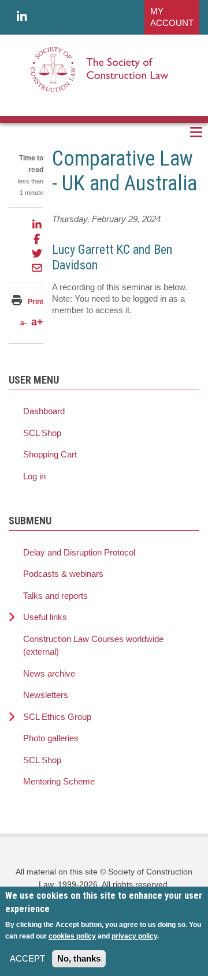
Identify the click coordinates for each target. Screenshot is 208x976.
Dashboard (44, 411)
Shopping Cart (50, 454)
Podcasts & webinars (63, 574)
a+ (37, 322)
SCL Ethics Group (57, 717)
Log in (34, 476)
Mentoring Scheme (59, 781)
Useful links (45, 617)
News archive (49, 673)
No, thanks (79, 958)
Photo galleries (51, 738)
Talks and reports (55, 595)
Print (35, 302)
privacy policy (134, 936)
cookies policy (72, 936)
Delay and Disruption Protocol (79, 552)
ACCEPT (27, 958)
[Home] (100, 69)
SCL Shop (42, 433)
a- (23, 323)
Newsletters (45, 695)
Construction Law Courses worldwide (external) (93, 645)
